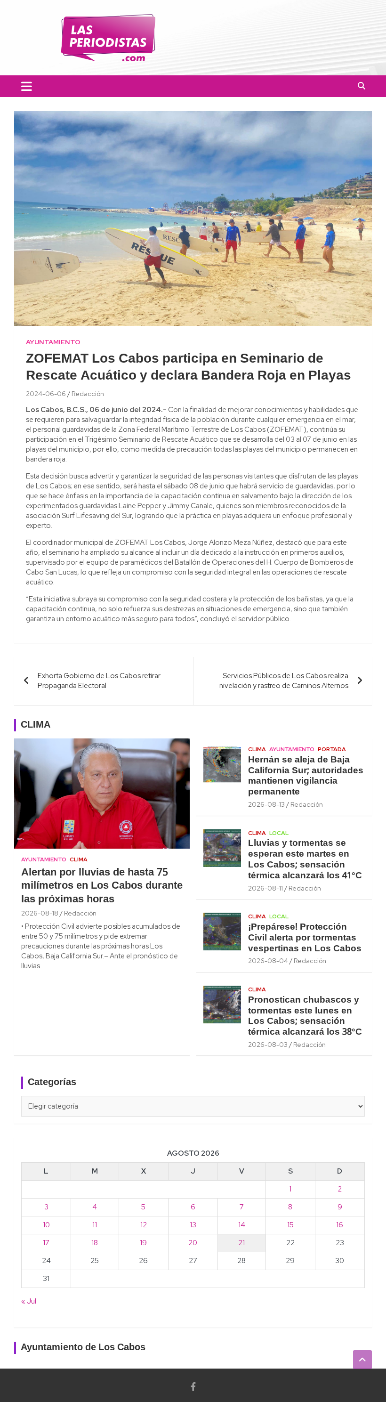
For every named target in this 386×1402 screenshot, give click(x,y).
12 (143, 1225)
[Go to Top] (362, 1359)
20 (192, 1243)
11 (94, 1225)
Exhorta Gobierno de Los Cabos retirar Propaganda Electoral (99, 680)
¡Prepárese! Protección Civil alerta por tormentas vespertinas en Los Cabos (305, 938)
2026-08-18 (39, 913)
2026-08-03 (268, 1044)
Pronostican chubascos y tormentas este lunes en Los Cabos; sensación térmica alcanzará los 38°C (305, 1016)
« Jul (28, 1301)
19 (143, 1243)
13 (193, 1225)
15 (290, 1225)
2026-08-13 (266, 804)
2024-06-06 (46, 393)
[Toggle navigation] (26, 86)
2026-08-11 (265, 888)
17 (46, 1243)
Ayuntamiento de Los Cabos (83, 1348)
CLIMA (35, 725)
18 (94, 1243)
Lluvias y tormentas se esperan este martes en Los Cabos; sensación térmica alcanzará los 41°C (305, 859)
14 (241, 1225)
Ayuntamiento (53, 342)
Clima (79, 859)
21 (241, 1243)
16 (339, 1225)
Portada (332, 749)
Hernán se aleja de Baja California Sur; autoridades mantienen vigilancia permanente (305, 776)
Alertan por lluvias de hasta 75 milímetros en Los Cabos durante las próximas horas (102, 886)
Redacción (88, 393)
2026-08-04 (268, 960)
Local (279, 833)
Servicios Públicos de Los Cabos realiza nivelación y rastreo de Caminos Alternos (283, 680)
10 (46, 1225)
